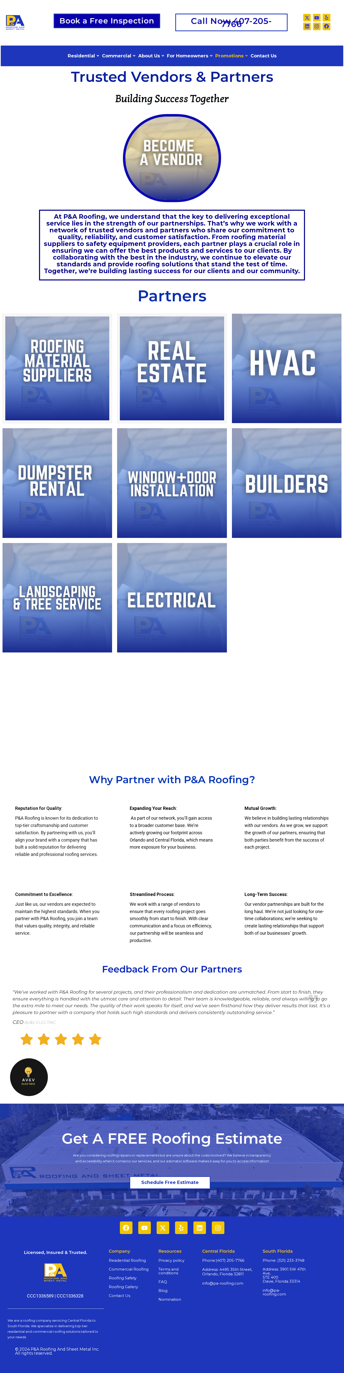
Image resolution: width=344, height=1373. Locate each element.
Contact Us (119, 1295)
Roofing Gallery (123, 1286)
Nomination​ (169, 1299)
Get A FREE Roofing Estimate (172, 1138)
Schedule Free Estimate (170, 1182)
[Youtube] (317, 17)
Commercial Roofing (129, 1269)
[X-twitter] (307, 17)
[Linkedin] (307, 26)
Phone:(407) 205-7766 (223, 1260)
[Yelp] (326, 17)
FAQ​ (162, 1281)
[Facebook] (326, 26)
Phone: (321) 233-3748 (283, 1260)
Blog (162, 1290)
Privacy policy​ (171, 1260)
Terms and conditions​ (168, 1271)
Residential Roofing (127, 1260)
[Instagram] (317, 26)
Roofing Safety (122, 1278)
